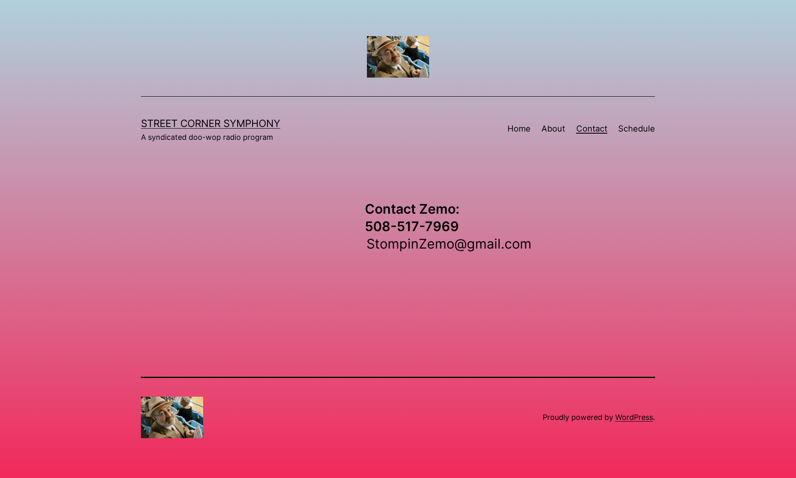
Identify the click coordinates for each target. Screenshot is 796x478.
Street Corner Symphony (210, 123)
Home (519, 129)
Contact (591, 129)
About (553, 129)
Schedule (636, 129)
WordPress (634, 417)
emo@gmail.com (479, 244)
